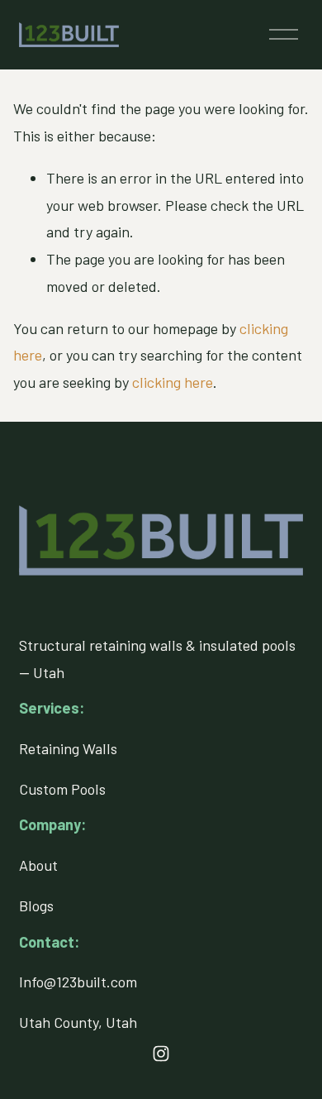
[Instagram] (161, 1053)
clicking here (172, 382)
